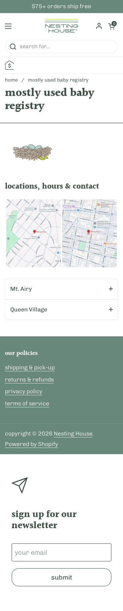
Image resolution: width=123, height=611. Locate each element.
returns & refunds (29, 379)
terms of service (27, 403)
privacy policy (23, 391)
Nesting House (73, 433)
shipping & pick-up (30, 367)
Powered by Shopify (31, 444)
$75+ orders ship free (61, 6)
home (11, 80)
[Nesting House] (61, 26)
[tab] (61, 289)
